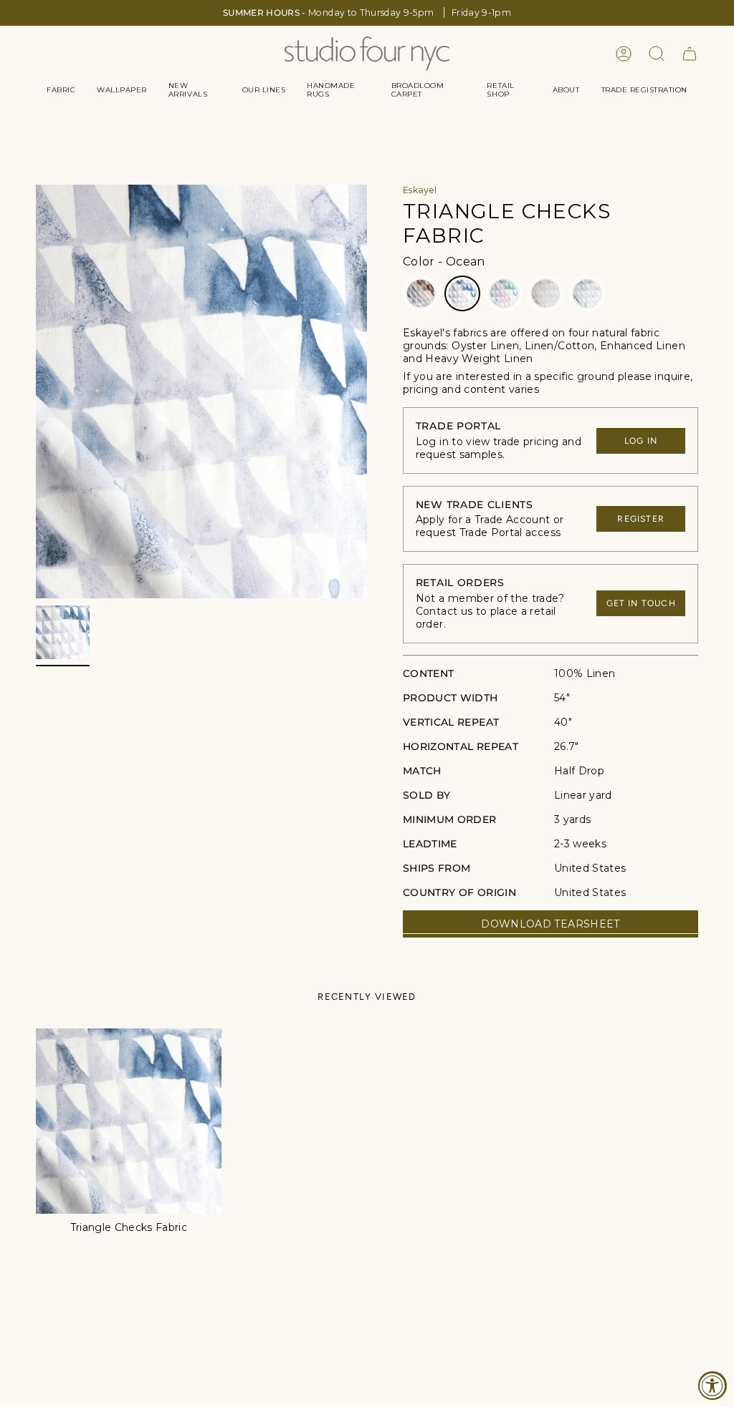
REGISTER (640, 519)
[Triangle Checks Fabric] (128, 1121)
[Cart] (689, 54)
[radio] (421, 293)
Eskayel (420, 190)
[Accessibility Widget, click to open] (712, 1385)
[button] (61, 90)
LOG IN (640, 441)
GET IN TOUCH (641, 603)
